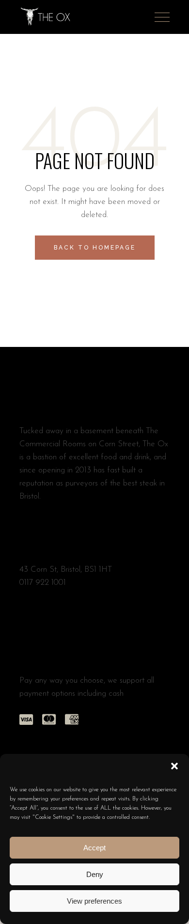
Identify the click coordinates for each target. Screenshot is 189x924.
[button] (174, 766)
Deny (94, 874)
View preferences (94, 901)
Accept (94, 848)
